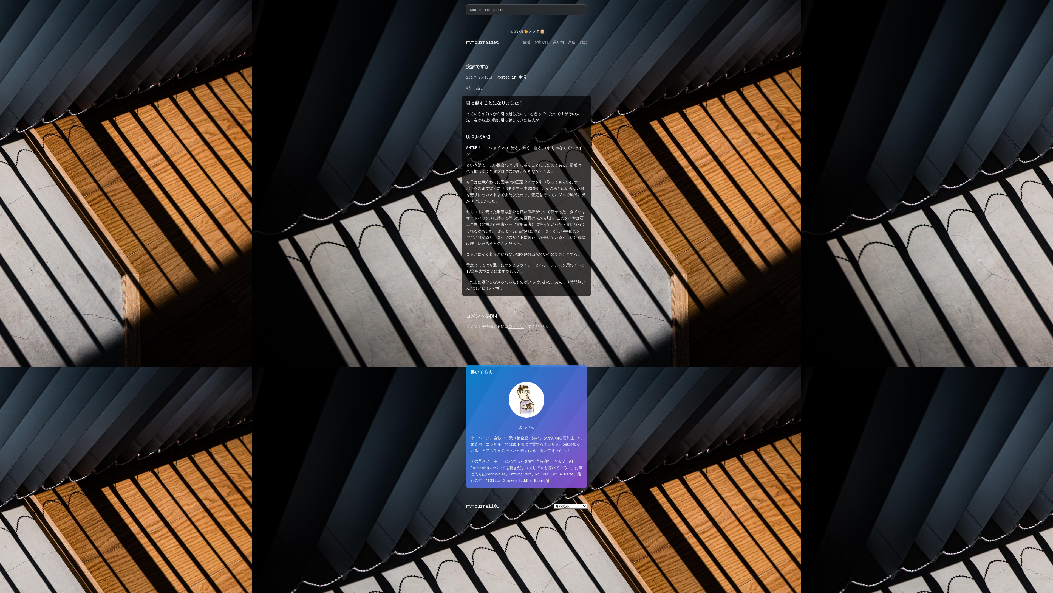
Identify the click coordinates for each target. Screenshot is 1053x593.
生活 (522, 77)
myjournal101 (482, 42)
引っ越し (476, 88)
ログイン (516, 326)
